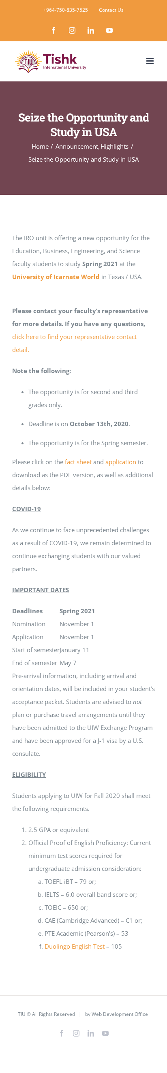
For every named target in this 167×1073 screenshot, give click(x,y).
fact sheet (78, 462)
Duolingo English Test (75, 946)
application (120, 462)
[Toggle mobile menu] (150, 61)
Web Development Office (120, 1014)
